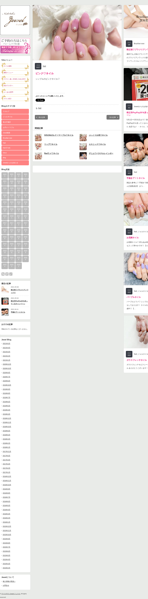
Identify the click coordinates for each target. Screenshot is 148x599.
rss (3, 274)
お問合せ (6, 585)
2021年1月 (6, 360)
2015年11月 (7, 530)
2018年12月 (7, 418)
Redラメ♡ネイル (51, 153)
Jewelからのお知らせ (10, 163)
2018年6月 (6, 431)
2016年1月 (6, 522)
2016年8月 (6, 493)
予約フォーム (15, 42)
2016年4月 (6, 510)
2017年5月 (6, 456)
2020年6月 (6, 381)
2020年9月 (6, 372)
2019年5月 (6, 406)
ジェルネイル (7, 117)
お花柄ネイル (133, 237)
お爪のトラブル (8, 127)
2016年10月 (7, 485)
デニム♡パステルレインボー (101, 153)
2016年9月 (6, 489)
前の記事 (42, 117)
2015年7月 (6, 547)
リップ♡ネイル (50, 144)
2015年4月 (6, 559)
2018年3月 (6, 439)
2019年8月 (6, 393)
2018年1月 (6, 447)
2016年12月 (7, 476)
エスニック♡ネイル (97, 144)
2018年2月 (6, 443)
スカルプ (6, 111)
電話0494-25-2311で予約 (15, 50)
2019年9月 (6, 389)
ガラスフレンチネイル (137, 360)
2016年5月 (6, 505)
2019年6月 (6, 402)
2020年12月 (7, 364)
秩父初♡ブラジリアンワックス (19, 291)
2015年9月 (6, 539)
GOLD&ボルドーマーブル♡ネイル (58, 135)
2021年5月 (6, 343)
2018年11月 (7, 422)
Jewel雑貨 (6, 133)
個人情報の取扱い (9, 581)
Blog (4, 158)
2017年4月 (6, 460)
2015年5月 (6, 555)
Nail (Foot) (6, 148)
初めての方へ (8, 85)
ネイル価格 (8, 66)
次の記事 (112, 117)
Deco (5, 153)
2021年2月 (6, 356)
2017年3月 (6, 464)
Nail (4, 143)
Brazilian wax (7, 138)
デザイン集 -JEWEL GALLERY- (15, 79)
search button (10, 274)
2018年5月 (6, 435)
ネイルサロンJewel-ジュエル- (11, 594)
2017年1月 (6, 472)
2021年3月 (6, 352)
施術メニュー (8, 72)
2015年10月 (7, 534)
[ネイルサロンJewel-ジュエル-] (15, 34)
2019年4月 (6, 410)
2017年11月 (7, 451)
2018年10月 (7, 426)
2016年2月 (6, 518)
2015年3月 (6, 564)
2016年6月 (6, 501)
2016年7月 (6, 497)
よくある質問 (8, 92)
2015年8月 (6, 543)
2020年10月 (7, 368)
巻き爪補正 (7, 122)
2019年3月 (6, 414)
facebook (7, 274)
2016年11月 (7, 480)
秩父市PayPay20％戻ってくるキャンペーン (19, 302)
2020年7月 (6, 377)
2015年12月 (7, 526)
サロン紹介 (8, 98)
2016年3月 (6, 514)
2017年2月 (6, 468)
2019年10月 (7, 385)
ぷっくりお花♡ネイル (98, 135)
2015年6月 (6, 551)
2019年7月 (6, 397)
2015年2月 (6, 568)
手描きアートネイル (18, 312)
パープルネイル (134, 297)
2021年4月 (6, 348)
